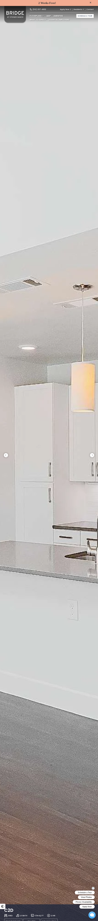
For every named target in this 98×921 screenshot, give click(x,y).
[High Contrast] (2, 906)
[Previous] (6, 455)
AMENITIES (58, 16)
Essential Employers (59, 19)
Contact (90, 9)
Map (49, 16)
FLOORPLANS (36, 16)
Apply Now (64, 9)
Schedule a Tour (85, 16)
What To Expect (38, 19)
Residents (78, 9)
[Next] (92, 455)
